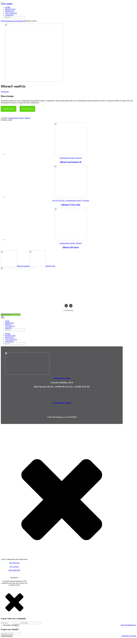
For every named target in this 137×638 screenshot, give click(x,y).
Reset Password (7, 636)
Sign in (16, 625)
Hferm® (22, 21)
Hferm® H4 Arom (71, 247)
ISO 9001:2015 (14, 563)
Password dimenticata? (128, 625)
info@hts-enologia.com (68, 300)
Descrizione (5, 91)
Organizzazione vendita (61, 378)
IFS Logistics (14, 567)
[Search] (2, 317)
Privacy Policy (69, 310)
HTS (2, 21)
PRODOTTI (9, 11)
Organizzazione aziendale (62, 403)
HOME (7, 7)
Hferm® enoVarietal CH (70, 162)
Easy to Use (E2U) (58, 200)
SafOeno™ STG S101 (70, 205)
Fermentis (85, 200)
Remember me (8, 625)
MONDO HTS (10, 9)
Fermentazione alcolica (12, 21)
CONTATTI (9, 15)
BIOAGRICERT (14, 570)
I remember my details (128, 636)
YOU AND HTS (11, 13)
